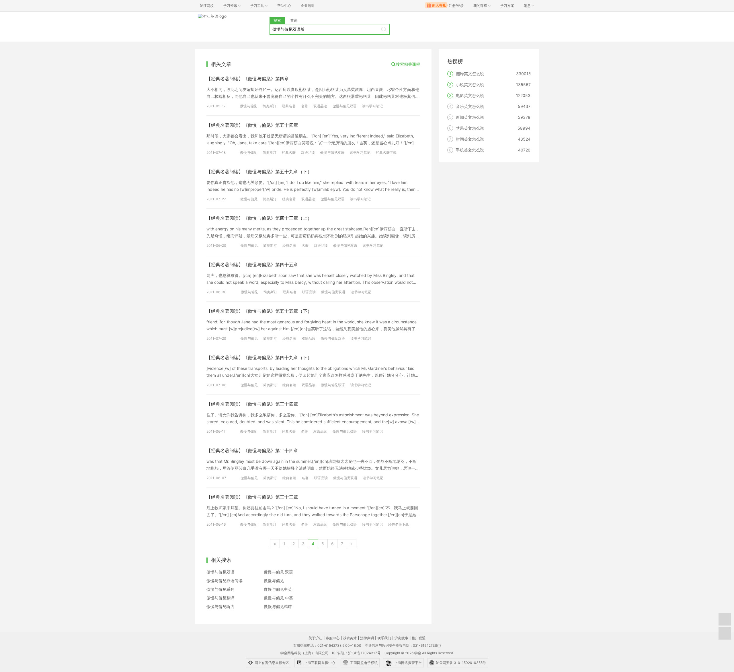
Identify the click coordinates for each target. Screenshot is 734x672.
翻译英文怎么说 (470, 73)
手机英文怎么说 (470, 149)
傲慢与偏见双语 (345, 106)
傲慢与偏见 (248, 106)
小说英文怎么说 (470, 84)
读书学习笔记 (372, 106)
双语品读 (320, 106)
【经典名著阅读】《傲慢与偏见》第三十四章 (252, 404)
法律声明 (367, 638)
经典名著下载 (386, 152)
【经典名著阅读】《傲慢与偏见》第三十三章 (252, 497)
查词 (294, 20)
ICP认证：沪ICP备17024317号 (356, 653)
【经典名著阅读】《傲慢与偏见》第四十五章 (252, 264)
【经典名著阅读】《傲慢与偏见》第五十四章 (252, 125)
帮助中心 (284, 5)
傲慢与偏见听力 (220, 606)
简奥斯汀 (269, 106)
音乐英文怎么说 (470, 106)
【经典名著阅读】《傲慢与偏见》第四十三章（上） (259, 218)
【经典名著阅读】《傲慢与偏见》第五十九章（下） (259, 171)
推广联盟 (418, 638)
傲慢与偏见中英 (278, 589)
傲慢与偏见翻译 (220, 597)
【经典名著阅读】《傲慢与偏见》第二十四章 (252, 450)
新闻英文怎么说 (470, 117)
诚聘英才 (350, 638)
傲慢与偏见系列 (220, 589)
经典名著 (289, 106)
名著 (304, 106)
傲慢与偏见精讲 (278, 606)
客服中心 (332, 638)
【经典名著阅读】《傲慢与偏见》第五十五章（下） (259, 311)
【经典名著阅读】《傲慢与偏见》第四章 (247, 78)
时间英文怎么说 (470, 139)
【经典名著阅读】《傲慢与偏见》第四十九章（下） (259, 357)
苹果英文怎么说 (470, 128)
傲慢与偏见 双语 (278, 572)
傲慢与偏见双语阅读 (224, 580)
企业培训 (308, 5)
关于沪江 (315, 638)
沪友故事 (401, 638)
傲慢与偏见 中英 (278, 597)
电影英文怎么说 (470, 95)
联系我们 (384, 638)
